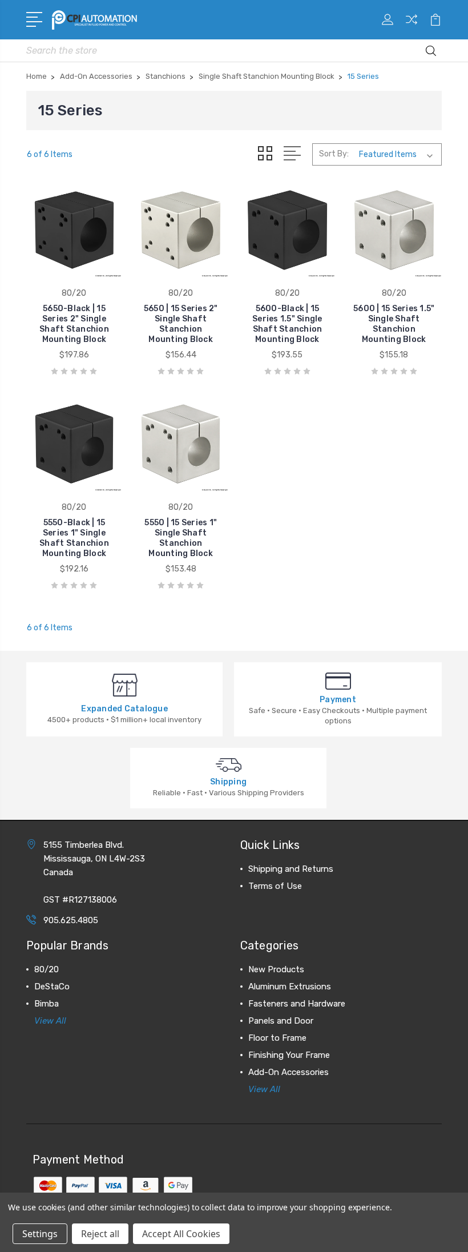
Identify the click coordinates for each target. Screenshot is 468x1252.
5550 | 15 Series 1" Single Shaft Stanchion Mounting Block (180, 538)
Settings (40, 1233)
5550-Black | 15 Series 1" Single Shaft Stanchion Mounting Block (74, 538)
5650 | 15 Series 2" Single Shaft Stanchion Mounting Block (181, 324)
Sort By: (334, 154)
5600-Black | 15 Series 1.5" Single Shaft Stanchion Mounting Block (287, 324)
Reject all (100, 1233)
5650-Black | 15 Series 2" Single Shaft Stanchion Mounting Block (74, 324)
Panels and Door (280, 1021)
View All (50, 1021)
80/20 (46, 969)
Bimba (46, 1004)
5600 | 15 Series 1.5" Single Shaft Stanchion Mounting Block (393, 324)
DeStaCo (52, 986)
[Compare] (411, 26)
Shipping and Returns (290, 869)
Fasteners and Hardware (296, 1004)
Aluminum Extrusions (289, 986)
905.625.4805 (70, 920)
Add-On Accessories (288, 1072)
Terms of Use (275, 886)
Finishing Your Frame (289, 1055)
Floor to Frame (277, 1038)
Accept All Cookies (181, 1233)
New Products (276, 969)
